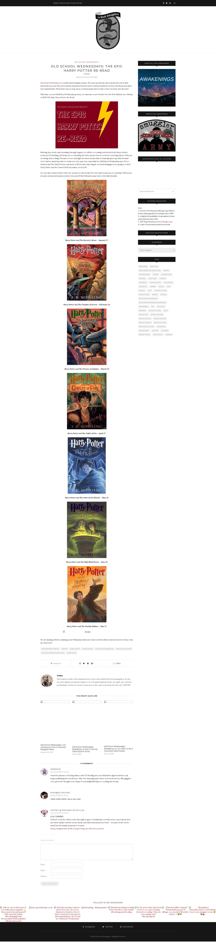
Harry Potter (75, 649)
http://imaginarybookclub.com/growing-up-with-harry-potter (77, 828)
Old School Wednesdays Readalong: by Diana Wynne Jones (85, 749)
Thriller (155, 330)
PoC (152, 306)
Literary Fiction (160, 290)
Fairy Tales (152, 278)
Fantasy (65, 649)
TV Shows (164, 330)
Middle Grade (87, 649)
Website (43, 876)
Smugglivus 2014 (160, 322)
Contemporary (144, 274)
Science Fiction (155, 310)
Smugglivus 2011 (145, 318)
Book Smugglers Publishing (150, 270)
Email (42, 870)
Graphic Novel (155, 282)
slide (166, 310)
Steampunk (161, 326)
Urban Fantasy (144, 334)
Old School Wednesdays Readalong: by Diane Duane (118, 748)
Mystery (164, 294)
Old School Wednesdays (87, 62)
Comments (56, 663)
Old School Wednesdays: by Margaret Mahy (53, 747)
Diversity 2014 (166, 274)
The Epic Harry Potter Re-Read (53, 653)
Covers (155, 274)
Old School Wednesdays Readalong (152, 302)
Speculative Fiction (123, 649)
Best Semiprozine (165, 222)
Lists (149, 290)
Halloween (168, 282)
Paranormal (143, 306)
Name (42, 865)
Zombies (169, 334)
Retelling (161, 306)
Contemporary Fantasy (50, 649)
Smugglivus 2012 (160, 318)
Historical (143, 286)
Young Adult (71, 653)
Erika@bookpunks (60, 793)
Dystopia (142, 278)
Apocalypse (143, 266)
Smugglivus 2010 (157, 314)
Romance (142, 310)
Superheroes (144, 330)
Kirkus (161, 286)
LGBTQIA (142, 290)
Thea (118, 663)
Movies (155, 294)
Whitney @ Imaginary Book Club (67, 810)
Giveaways (143, 282)
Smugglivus (143, 314)
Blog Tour (154, 266)
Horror (153, 286)
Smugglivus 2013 (145, 322)
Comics (166, 270)
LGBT (168, 286)
